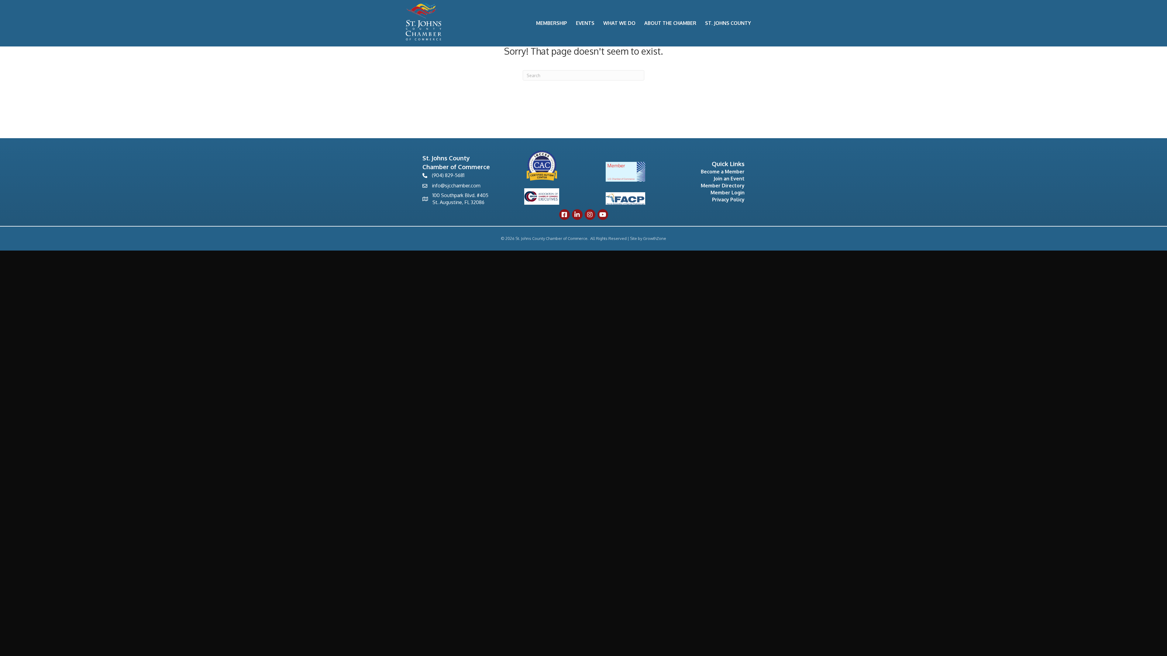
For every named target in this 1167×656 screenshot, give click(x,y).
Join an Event (729, 179)
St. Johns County (728, 23)
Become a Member (723, 172)
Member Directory (723, 186)
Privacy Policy (728, 199)
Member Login (728, 193)
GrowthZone (654, 238)
